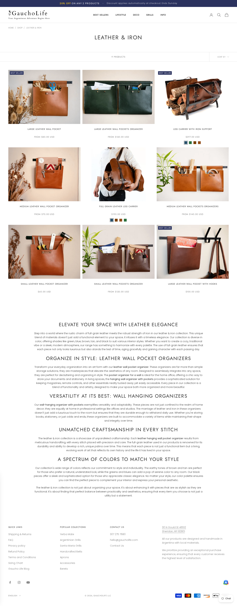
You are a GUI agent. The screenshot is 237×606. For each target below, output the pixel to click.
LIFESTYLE (121, 14)
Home (11, 28)
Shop (20, 28)
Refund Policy (16, 551)
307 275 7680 (118, 534)
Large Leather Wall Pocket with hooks (192, 283)
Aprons (64, 557)
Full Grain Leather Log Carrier (118, 206)
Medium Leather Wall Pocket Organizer (44, 206)
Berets (64, 568)
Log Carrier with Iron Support (192, 129)
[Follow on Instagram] (19, 582)
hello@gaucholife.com (124, 540)
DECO (136, 14)
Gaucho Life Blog (18, 568)
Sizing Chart (15, 563)
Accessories (67, 563)
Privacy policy (16, 545)
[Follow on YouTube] (28, 582)
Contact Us (117, 545)
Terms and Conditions (22, 557)
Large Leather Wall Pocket (44, 129)
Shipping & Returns (19, 534)
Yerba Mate (67, 534)
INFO (163, 14)
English (12, 595)
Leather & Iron (33, 28)
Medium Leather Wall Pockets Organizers (193, 206)
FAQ (10, 540)
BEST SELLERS (101, 14)
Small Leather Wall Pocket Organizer (44, 283)
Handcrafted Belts (71, 551)
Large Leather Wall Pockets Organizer (118, 129)
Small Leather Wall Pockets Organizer (118, 283)
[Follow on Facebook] (10, 582)
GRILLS (150, 14)
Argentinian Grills (70, 540)
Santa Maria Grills (71, 545)
